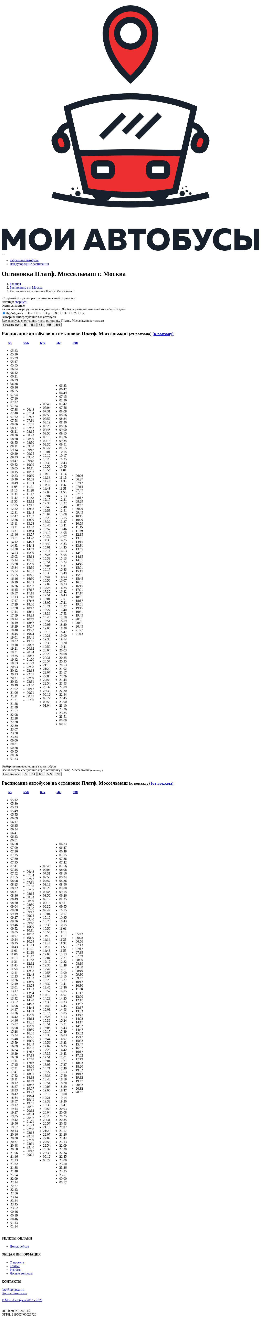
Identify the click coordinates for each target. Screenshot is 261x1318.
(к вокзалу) (163, 334)
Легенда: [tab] (14, 302)
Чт (57, 313)
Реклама (15, 1269)
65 (25, 324)
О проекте (17, 1262)
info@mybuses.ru (13, 1289)
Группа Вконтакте (14, 1293)
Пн (30, 313)
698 (58, 324)
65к (41, 324)
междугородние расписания (29, 264)
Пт (65, 313)
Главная (15, 284)
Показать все (11, 324)
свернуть (21, 302)
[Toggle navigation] (3, 254)
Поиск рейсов (19, 1246)
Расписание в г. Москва (26, 287)
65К (33, 324)
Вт (39, 313)
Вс (83, 313)
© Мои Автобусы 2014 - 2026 (22, 1300)
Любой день (14, 313)
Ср (48, 313)
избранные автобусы (24, 260)
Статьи (15, 1266)
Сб (74, 313)
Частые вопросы (21, 1273)
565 (49, 324)
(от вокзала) (162, 783)
